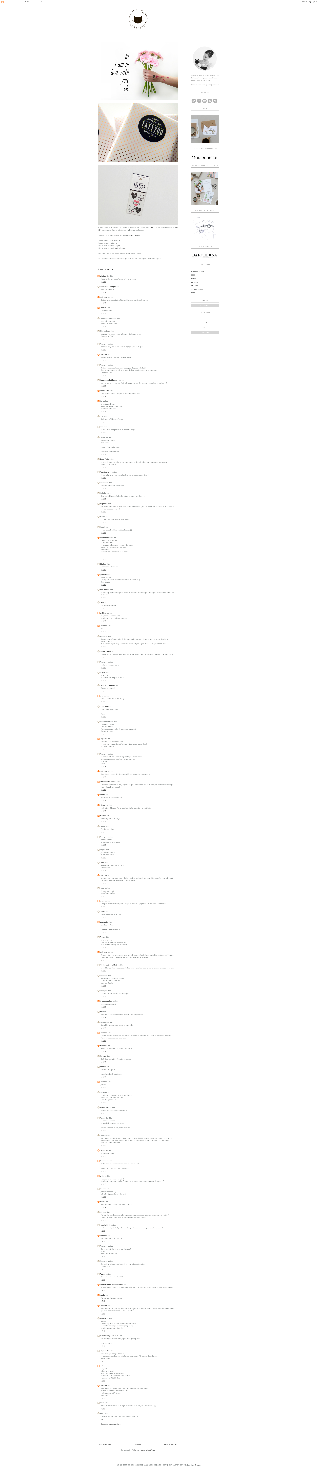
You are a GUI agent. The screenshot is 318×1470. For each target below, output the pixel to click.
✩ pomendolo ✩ (106, 1001)
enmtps (103, 1236)
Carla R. (103, 308)
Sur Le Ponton (105, 651)
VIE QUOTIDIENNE (197, 289)
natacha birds (105, 1225)
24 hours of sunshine (108, 782)
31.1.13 (103, 1208)
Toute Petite (104, 459)
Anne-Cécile (104, 391)
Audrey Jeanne (120, 248)
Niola (102, 1202)
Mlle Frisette (104, 590)
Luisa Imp (104, 706)
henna (102, 1067)
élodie (102, 816)
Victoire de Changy (107, 287)
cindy (102, 862)
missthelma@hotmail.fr (109, 1336)
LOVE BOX (134, 235)
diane (102, 901)
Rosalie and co (105, 472)
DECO (193, 275)
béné (102, 911)
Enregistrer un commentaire (110, 1424)
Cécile (102, 564)
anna (102, 795)
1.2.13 (103, 1231)
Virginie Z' (104, 276)
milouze (103, 1189)
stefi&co (103, 613)
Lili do (102, 1212)
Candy (102, 1056)
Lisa (101, 696)
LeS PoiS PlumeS (107, 685)
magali (102, 672)
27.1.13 (103, 1103)
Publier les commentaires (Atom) (143, 1450)
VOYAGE (194, 293)
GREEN (193, 278)
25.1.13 (103, 1062)
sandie (102, 1295)
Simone (103, 1046)
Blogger (197, 1465)
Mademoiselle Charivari (109, 380)
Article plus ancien (170, 1444)
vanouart (103, 922)
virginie (103, 739)
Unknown (103, 297)
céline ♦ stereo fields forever (111, 1285)
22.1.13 (103, 488)
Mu (101, 401)
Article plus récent (105, 1444)
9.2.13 (103, 1409)
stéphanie (103, 504)
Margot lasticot (105, 1107)
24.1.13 (103, 947)
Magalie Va (104, 1318)
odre (101, 427)
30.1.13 (103, 1197)
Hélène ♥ (103, 805)
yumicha (103, 574)
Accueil (138, 1444)
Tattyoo (152, 227)
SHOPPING (194, 285)
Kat (101, 1012)
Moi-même (104, 1161)
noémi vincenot (106, 538)
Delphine (103, 1150)
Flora (102, 937)
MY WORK (194, 282)
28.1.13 (103, 1113)
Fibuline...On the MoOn (109, 965)
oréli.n (102, 1176)
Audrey (102, 1274)
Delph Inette (104, 1351)
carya (102, 602)
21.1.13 (103, 282)
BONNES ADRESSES (197, 271)
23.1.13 (103, 832)
